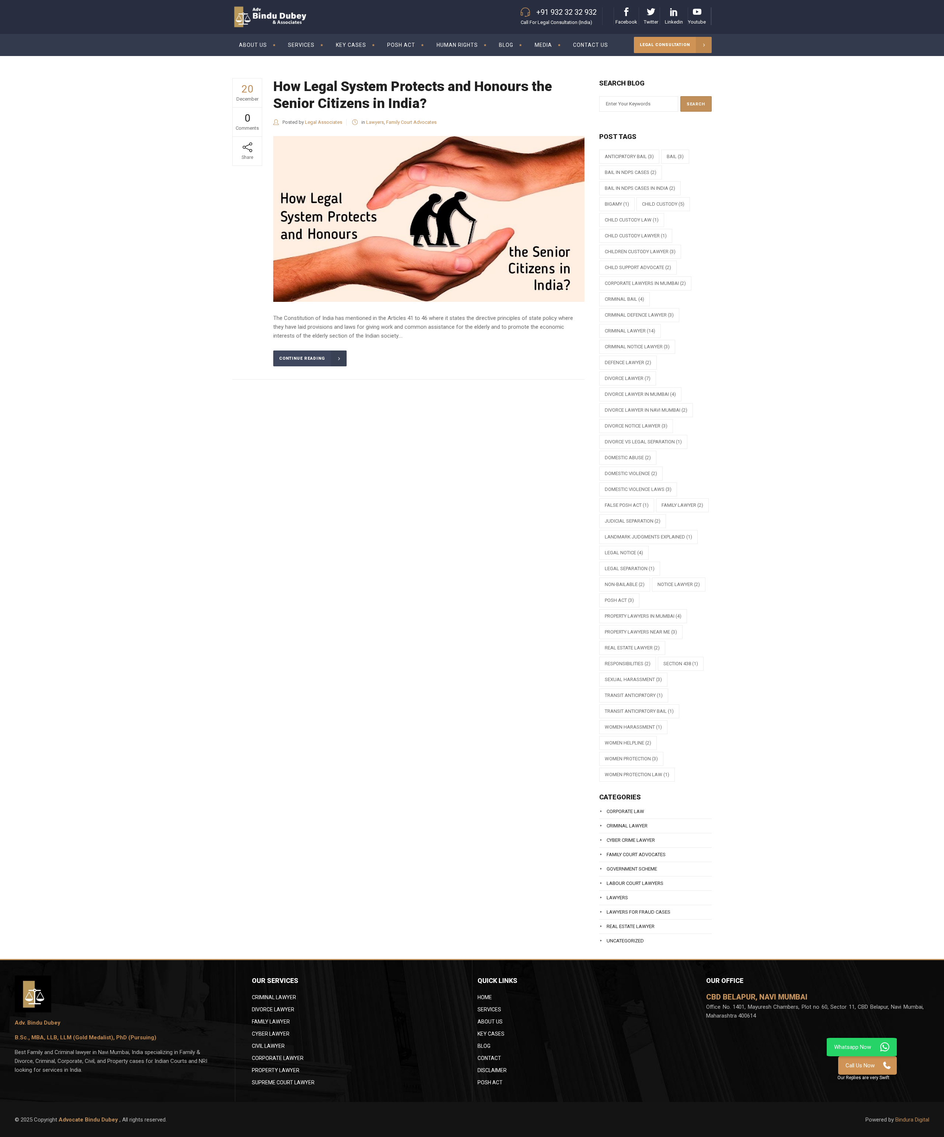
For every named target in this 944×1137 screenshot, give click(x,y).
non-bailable (625, 584)
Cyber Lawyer (270, 1034)
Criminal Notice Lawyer (637, 346)
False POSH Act (627, 505)
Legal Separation (630, 568)
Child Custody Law (632, 220)
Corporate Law (625, 811)
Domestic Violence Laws (638, 489)
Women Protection (631, 758)
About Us (490, 1022)
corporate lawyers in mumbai (645, 283)
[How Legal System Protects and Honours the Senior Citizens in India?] (428, 219)
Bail (675, 156)
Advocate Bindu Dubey (89, 1119)
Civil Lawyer (268, 1046)
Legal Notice (624, 552)
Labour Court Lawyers (635, 883)
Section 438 (680, 663)
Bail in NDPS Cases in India (640, 188)
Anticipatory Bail (629, 156)
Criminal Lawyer (630, 331)
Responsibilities (627, 663)
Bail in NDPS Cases (630, 172)
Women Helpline (628, 743)
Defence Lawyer (628, 362)
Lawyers (375, 122)
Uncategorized (625, 941)
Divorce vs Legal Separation (643, 441)
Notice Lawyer (678, 584)
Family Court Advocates (411, 122)
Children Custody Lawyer (640, 251)
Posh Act (490, 1082)
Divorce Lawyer (273, 1009)
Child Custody (663, 204)
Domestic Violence (631, 473)
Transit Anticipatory (634, 695)
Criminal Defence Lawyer (639, 315)
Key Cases (491, 1034)
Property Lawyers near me (641, 632)
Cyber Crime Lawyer (631, 840)
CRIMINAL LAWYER (274, 997)
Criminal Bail (624, 299)
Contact (489, 1058)
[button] (863, 1077)
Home (485, 997)
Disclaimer (492, 1070)
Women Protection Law (637, 774)
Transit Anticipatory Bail (639, 711)
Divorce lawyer (627, 378)
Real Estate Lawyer (632, 648)
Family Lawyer (682, 505)
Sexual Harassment (633, 679)
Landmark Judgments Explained (648, 537)
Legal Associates (323, 122)
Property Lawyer (275, 1070)
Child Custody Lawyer (636, 235)
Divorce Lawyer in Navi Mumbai (646, 410)
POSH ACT (619, 600)
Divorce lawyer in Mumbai (640, 394)
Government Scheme (632, 869)
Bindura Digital (912, 1119)
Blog (484, 1046)
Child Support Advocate (638, 267)
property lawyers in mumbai (643, 616)
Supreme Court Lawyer (283, 1082)
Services (489, 1009)
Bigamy (617, 204)
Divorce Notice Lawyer (636, 426)
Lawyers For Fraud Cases (638, 912)
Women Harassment (633, 727)
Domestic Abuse (628, 457)
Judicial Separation (632, 521)
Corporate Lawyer (277, 1058)
